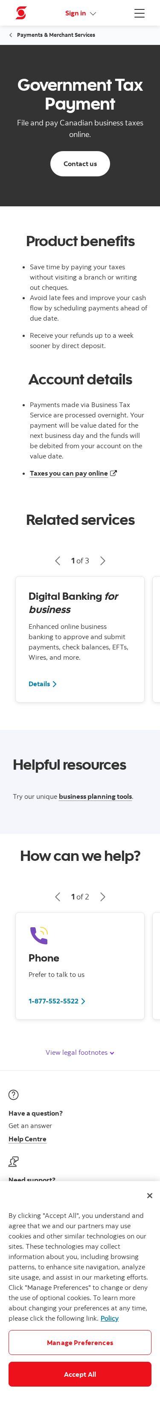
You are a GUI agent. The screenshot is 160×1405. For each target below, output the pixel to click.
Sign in (76, 13)
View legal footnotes (77, 1052)
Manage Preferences (80, 1342)
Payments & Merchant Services (56, 34)
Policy (110, 1318)
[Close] (149, 1195)
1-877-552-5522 (54, 1001)
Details (43, 683)
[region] (80, 1293)
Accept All (80, 1374)
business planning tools (95, 796)
